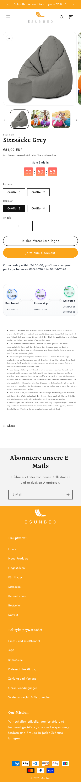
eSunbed (45, 778)
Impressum (15, 660)
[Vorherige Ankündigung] (7, 4)
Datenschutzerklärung (22, 669)
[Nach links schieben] (4, 120)
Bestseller (14, 605)
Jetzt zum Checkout (40, 253)
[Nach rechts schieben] (76, 120)
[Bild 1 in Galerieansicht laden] (19, 119)
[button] (8, 17)
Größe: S (14, 192)
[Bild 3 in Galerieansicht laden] (61, 119)
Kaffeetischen (17, 596)
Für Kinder (15, 577)
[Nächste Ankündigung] (73, 4)
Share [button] (11, 426)
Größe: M (38, 192)
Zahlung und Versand (22, 678)
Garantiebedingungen (22, 688)
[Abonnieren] (67, 494)
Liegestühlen (16, 568)
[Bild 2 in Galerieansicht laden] (40, 119)
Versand (21, 155)
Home (12, 549)
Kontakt (13, 615)
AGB (11, 650)
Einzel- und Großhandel (24, 641)
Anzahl (7, 218)
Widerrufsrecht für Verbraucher (29, 697)
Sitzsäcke (14, 587)
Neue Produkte (18, 558)
